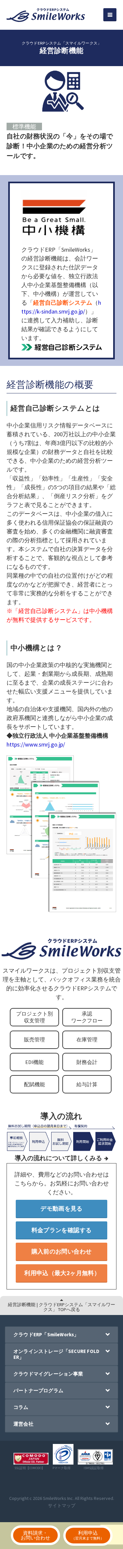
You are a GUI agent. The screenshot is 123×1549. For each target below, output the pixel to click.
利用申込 (88, 1535)
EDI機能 (34, 1062)
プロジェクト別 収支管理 (34, 1017)
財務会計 (86, 1062)
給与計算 (86, 1084)
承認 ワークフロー (87, 1017)
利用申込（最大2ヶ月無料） (62, 1273)
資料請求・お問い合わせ (35, 1535)
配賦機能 (34, 1084)
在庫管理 (86, 1039)
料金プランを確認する (61, 1230)
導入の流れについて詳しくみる (58, 1158)
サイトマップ (61, 1505)
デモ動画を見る (61, 1208)
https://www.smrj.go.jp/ (36, 744)
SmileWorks (54, 1498)
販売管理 (34, 1039)
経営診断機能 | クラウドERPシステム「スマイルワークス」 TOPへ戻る (61, 1307)
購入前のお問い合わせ (61, 1251)
